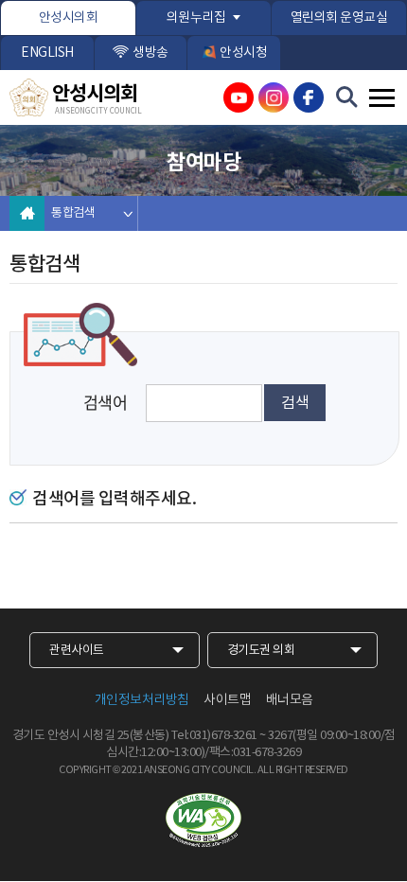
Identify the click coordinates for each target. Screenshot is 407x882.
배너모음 (289, 700)
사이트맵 (227, 700)
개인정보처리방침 (142, 700)
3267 (280, 736)
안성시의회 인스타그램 (273, 97)
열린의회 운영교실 (339, 18)
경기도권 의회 (261, 651)
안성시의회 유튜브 (238, 97)
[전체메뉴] (382, 98)
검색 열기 (347, 97)
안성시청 (243, 53)
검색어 (105, 402)
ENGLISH (47, 53)
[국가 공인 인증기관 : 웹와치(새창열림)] (203, 820)
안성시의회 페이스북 (308, 97)
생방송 (150, 53)
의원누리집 (196, 18)
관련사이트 (76, 651)
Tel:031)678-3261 (214, 736)
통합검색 (73, 213)
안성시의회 (68, 18)
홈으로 (26, 213)
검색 (295, 403)
